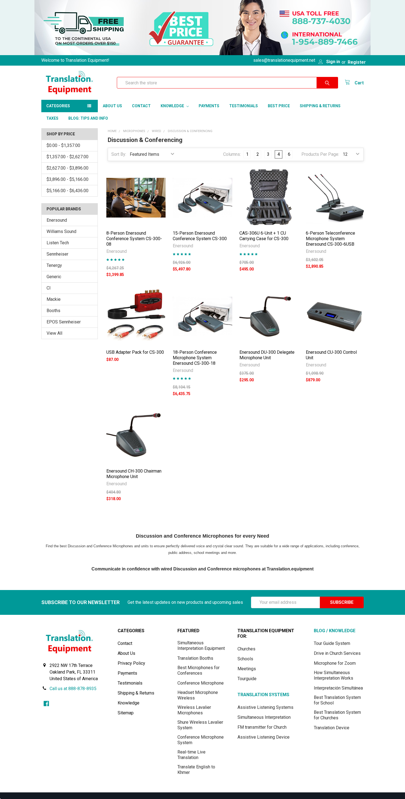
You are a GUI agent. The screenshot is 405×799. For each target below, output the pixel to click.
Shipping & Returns (320, 106)
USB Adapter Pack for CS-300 (135, 352)
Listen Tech (58, 242)
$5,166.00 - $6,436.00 (67, 190)
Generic (54, 276)
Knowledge (173, 106)
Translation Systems (263, 694)
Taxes (52, 118)
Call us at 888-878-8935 (73, 688)
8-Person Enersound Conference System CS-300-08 (134, 238)
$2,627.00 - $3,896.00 (67, 168)
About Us (112, 106)
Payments (209, 106)
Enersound (57, 220)
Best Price (279, 106)
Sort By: (118, 154)
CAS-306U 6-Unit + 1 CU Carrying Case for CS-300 (263, 235)
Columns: (232, 154)
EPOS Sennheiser (64, 322)
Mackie (54, 299)
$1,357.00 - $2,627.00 (67, 156)
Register (357, 62)
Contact (141, 106)
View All (54, 333)
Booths (53, 310)
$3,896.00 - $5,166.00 (67, 179)
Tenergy (54, 265)
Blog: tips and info (88, 118)
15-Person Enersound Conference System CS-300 (200, 235)
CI (49, 288)
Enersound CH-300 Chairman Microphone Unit (133, 473)
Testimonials (243, 106)
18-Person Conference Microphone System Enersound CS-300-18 (195, 358)
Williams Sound (61, 231)
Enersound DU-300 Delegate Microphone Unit (267, 355)
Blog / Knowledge (334, 630)
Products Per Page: (320, 154)
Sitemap (126, 712)
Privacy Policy (131, 663)
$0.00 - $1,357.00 (63, 145)
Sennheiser (57, 254)
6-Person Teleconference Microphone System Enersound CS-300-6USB (330, 238)
